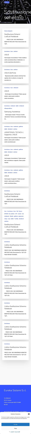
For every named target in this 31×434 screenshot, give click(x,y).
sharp (5, 218)
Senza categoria (8, 31)
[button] (29, 414)
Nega (15, 428)
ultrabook (16, 87)
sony (9, 218)
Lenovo (19, 213)
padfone (21, 126)
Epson (20, 211)
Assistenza (7, 51)
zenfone (15, 51)
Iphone (12, 213)
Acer (5, 211)
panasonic (21, 216)
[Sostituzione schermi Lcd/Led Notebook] (15, 37)
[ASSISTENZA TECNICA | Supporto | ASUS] (15, 134)
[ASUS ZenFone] (15, 75)
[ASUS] (15, 57)
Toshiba (16, 218)
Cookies (12, 431)
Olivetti (11, 216)
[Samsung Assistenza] (15, 112)
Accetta (15, 424)
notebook (12, 105)
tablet (17, 105)
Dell (17, 211)
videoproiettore (8, 108)
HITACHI (6, 213)
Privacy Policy (17, 431)
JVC (16, 213)
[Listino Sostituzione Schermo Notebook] (15, 248)
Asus (11, 51)
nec (23, 213)
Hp (9, 213)
